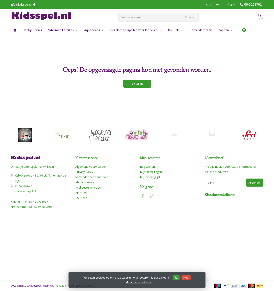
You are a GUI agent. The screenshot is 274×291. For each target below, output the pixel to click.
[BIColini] (25, 135)
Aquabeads (92, 30)
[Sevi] (249, 135)
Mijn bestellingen (151, 172)
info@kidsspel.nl (25, 191)
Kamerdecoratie (201, 30)
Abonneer (255, 182)
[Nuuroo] (174, 134)
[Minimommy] (137, 135)
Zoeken (190, 17)
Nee (186, 277)
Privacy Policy (84, 172)
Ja (176, 277)
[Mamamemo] (99, 135)
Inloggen (231, 4)
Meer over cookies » (138, 282)
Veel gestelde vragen (88, 187)
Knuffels (173, 30)
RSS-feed (81, 198)
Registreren (213, 4)
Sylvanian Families (61, 30)
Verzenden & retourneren (91, 177)
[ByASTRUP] (62, 135)
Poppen (223, 30)
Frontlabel (60, 285)
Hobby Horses (32, 30)
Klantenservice (84, 182)
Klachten (81, 193)
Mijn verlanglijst (150, 177)
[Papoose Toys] (212, 134)
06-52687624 (253, 4)
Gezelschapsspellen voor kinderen (133, 30)
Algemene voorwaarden (91, 166)
